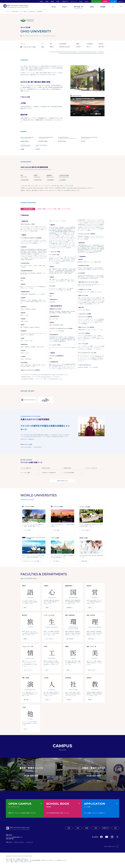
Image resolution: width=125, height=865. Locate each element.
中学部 (57, 1)
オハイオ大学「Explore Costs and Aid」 (35, 188)
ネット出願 (113, 1)
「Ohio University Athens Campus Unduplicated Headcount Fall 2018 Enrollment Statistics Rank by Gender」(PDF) (81, 53)
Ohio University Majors (45, 376)
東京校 (41, 1)
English (86, 1)
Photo (97, 91)
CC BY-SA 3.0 (102, 91)
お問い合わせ (9, 842)
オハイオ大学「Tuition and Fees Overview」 (76, 188)
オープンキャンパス (96, 1)
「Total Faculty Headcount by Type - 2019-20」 (87, 51)
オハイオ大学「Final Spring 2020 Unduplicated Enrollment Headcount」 (63, 51)
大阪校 (46, 1)
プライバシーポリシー (19, 842)
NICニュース (74, 1)
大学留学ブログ (65, 1)
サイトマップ (29, 842)
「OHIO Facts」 (101, 51)
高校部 (52, 1)
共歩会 (80, 1)
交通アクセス (121, 1)
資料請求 (105, 1)
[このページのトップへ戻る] (117, 846)
